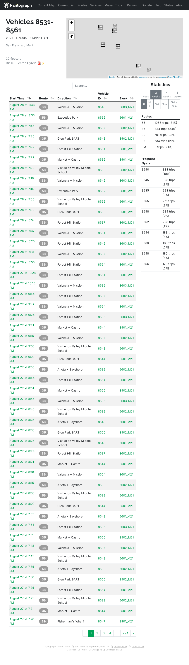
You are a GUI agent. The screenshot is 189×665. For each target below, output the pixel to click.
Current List (66, 5)
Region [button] (132, 5)
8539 (101, 159)
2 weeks (156, 94)
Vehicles (96, 5)
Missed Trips (113, 5)
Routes (82, 5)
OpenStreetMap (175, 77)
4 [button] (110, 633)
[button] (71, 36)
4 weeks (167, 94)
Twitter (84, 649)
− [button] (71, 28)
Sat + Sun (174, 104)
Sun (164, 104)
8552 (101, 117)
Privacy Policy (120, 646)
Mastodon (71, 649)
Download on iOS (114, 649)
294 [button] (125, 633)
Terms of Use (138, 646)
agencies (143, 77)
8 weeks (178, 94)
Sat (157, 104)
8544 (101, 327)
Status (168, 5)
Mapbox (162, 77)
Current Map (46, 5)
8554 (101, 149)
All (143, 104)
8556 (101, 170)
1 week (145, 94)
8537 (101, 128)
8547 (101, 621)
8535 (101, 285)
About (180, 5)
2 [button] (97, 633)
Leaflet (112, 77)
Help (158, 5)
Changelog (97, 649)
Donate (147, 5)
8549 (101, 107)
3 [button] (104, 633)
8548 (101, 138)
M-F (150, 104)
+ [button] (71, 22)
